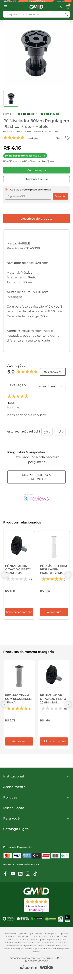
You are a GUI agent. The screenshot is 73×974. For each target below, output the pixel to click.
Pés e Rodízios (25, 113)
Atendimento (14, 787)
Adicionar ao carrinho (19, 611)
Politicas (10, 797)
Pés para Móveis (49, 113)
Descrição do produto (37, 218)
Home (7, 113)
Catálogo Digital (16, 829)
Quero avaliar (52, 372)
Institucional (13, 776)
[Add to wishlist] (67, 137)
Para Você (11, 818)
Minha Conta (13, 808)
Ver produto (54, 611)
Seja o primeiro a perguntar (36, 477)
